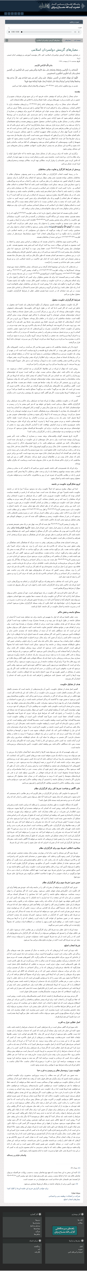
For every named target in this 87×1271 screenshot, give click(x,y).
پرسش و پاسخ (35, 1226)
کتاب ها (80, 1220)
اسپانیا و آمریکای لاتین (75, 1252)
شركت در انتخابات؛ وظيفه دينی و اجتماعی (64, 1196)
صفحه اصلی (77, 40)
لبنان (81, 1246)
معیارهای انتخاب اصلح (67, 40)
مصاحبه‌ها (37, 1228)
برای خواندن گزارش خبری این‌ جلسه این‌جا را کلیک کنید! (27, 1188)
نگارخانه (37, 1252)
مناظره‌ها (37, 1234)
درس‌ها (37, 1220)
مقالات (80, 1223)
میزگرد (37, 1231)
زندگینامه (37, 1246)
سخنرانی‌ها (36, 1223)
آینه (39, 1249)
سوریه (80, 1249)
